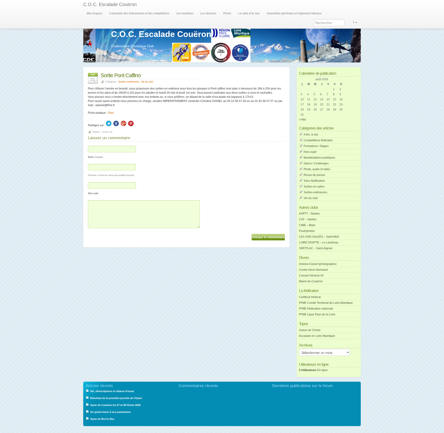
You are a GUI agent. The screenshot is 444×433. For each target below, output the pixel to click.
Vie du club (147, 81)
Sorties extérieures (128, 81)
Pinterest (131, 123)
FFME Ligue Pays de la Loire (317, 314)
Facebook (116, 123)
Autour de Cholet (309, 330)
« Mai (302, 119)
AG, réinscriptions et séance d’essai (112, 391)
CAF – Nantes (308, 219)
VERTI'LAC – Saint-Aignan (316, 248)
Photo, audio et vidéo (317, 169)
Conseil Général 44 (311, 275)
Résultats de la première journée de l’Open (116, 398)
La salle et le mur (249, 13)
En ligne (313, 370)
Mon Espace (94, 13)
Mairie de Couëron (311, 281)
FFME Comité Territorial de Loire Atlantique (326, 302)
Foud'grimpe (307, 231)
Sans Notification (314, 180)
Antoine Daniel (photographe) (317, 264)
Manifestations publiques (319, 157)
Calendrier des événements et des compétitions (139, 13)
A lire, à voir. (311, 134)
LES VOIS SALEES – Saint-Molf (319, 236)
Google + (123, 123)
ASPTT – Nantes (309, 213)
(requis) (95, 157)
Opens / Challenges (316, 163)
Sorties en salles (314, 186)
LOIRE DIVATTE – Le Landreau (318, 242)
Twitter (108, 123)
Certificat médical (310, 297)
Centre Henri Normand (313, 269)
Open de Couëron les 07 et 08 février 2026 (115, 405)
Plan (111, 112)
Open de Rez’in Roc (102, 419)
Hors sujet (310, 152)
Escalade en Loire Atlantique (317, 336)
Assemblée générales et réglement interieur (294, 13)
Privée (227, 13)
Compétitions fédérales (318, 140)
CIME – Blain (307, 225)
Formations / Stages (316, 146)
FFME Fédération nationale (316, 308)
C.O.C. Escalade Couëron (110, 4)
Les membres (184, 13)
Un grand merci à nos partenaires (110, 412)
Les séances (208, 13)
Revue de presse (314, 175)
